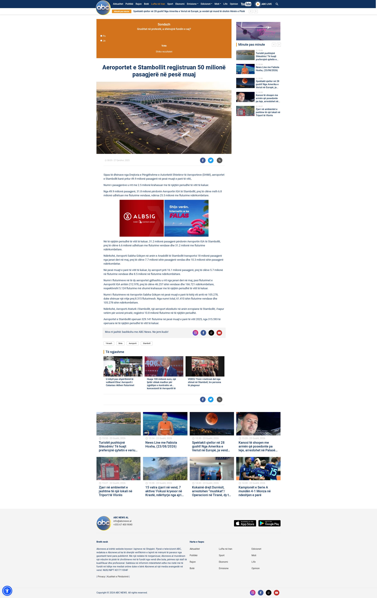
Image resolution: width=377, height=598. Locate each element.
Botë (146, 4)
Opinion (234, 4)
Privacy (101, 576)
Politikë (129, 4)
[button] (7, 591)
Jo (104, 41)
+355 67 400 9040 (122, 524)
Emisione (192, 4)
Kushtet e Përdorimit (118, 576)
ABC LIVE (267, 4)
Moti (217, 4)
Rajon (139, 4)
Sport (170, 4)
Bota (120, 343)
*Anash (109, 343)
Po (104, 36)
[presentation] (274, 45)
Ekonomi (180, 4)
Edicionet (205, 4)
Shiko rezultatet (164, 51)
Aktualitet (118, 4)
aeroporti (133, 343)
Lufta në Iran (158, 4)
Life (225, 4)
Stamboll (146, 343)
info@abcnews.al (122, 521)
